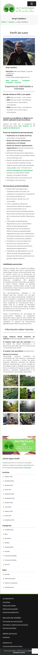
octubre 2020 (9, 502)
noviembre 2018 (9, 520)
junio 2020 (8, 507)
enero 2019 (8, 515)
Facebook (26, 80)
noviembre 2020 (9, 498)
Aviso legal (6, 602)
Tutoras (11, 22)
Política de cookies (9, 605)
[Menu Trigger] (31, 3)
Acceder (7, 574)
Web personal (12, 80)
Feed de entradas (10, 578)
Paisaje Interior (9, 547)
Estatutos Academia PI (11, 612)
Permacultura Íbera (9, 628)
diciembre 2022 (9, 481)
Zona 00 (7, 564)
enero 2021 (8, 489)
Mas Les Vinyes (19, 71)
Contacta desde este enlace (12, 646)
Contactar (27, 468)
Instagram (9, 82)
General (7, 543)
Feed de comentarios (11, 583)
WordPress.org (9, 587)
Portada (7, 551)
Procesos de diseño (10, 560)
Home (3, 22)
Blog (6, 534)
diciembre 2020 (9, 494)
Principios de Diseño (11, 556)
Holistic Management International (20, 170)
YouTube (18, 82)
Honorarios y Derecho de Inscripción (15, 625)
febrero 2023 (9, 476)
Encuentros (8, 538)
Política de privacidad (10, 609)
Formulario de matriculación (13, 621)
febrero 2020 (9, 511)
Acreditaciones (9, 529)
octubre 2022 (9, 485)
